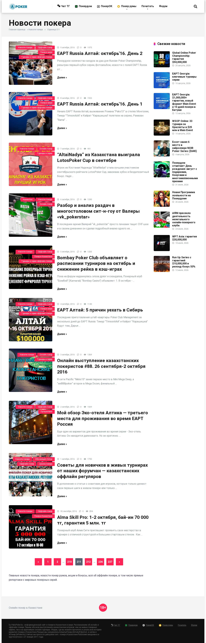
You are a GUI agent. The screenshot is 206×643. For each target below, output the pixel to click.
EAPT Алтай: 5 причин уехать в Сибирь (100, 310)
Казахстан (28, 199)
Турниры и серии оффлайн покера (36, 57)
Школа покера (45, 464)
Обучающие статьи (43, 459)
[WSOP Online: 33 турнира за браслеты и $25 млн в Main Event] (162, 134)
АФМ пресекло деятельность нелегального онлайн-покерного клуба (183, 219)
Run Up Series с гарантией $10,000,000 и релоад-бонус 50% (183, 262)
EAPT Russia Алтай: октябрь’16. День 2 (99, 53)
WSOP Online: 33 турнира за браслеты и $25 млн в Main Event (182, 126)
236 (100, 561)
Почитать (147, 6)
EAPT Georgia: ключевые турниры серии (184, 76)
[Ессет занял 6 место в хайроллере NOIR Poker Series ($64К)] (162, 155)
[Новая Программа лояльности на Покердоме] (162, 205)
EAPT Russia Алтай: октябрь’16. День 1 (99, 104)
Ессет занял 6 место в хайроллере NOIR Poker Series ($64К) (184, 146)
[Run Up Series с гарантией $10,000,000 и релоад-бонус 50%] (162, 271)
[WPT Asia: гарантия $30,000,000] (162, 250)
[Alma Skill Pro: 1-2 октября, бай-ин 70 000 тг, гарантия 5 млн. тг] (30, 527)
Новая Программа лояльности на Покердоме (183, 195)
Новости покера (35, 29)
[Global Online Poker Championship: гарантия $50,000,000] (162, 66)
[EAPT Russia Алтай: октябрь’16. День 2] (30, 63)
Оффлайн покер (45, 47)
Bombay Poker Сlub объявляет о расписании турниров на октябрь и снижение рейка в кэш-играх (96, 263)
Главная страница (17, 29)
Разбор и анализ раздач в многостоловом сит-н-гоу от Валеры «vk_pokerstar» (98, 211)
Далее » (62, 77)
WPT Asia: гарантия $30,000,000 (184, 238)
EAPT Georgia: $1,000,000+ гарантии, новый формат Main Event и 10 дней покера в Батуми (184, 102)
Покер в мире (46, 52)
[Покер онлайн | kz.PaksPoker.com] (18, 5)
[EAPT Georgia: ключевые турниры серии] (162, 87)
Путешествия (46, 411)
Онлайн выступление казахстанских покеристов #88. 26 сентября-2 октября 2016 (101, 366)
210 (69, 561)
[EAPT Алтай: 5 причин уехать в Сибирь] (30, 319)
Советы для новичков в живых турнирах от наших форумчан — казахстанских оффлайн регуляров (102, 470)
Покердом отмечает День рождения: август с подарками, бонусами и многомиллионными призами (185, 172)
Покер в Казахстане (43, 256)
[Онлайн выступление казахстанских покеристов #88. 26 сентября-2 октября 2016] (30, 370)
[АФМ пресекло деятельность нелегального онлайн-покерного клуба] (162, 226)
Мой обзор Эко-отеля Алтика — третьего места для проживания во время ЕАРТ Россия (102, 418)
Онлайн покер (46, 149)
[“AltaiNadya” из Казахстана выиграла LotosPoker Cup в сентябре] (30, 164)
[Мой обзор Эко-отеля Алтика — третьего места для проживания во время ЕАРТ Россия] (30, 422)
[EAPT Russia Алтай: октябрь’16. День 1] (30, 113)
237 (110, 561)
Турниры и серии (44, 153)
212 (88, 561)
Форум (163, 6)
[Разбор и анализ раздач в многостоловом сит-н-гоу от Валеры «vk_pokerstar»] (30, 215)
